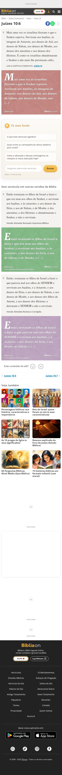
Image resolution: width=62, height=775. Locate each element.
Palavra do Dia (16, 689)
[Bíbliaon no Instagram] (37, 749)
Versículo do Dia (16, 683)
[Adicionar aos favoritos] (58, 23)
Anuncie (31, 716)
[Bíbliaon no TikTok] (25, 749)
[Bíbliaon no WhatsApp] (13, 749)
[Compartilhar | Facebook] (47, 23)
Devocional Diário (45, 689)
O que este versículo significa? (21, 136)
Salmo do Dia (46, 683)
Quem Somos (46, 710)
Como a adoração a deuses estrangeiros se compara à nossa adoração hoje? (27, 157)
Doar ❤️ (21, 658)
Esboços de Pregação (46, 678)
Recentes (46, 699)
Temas (16, 705)
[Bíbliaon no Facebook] (49, 749)
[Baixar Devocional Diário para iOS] (45, 735)
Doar (39, 11)
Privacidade (16, 710)
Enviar (50, 168)
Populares (16, 699)
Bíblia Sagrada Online (12, 13)
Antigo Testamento (16, 694)
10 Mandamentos (45, 672)
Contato (46, 705)
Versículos (16, 672)
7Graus (24, 759)
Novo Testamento (45, 694)
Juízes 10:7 (52, 375)
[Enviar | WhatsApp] (52, 23)
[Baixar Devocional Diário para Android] (18, 735)
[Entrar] (48, 11)
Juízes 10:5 (10, 375)
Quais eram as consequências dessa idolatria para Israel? (29, 146)
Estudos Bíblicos (16, 678)
